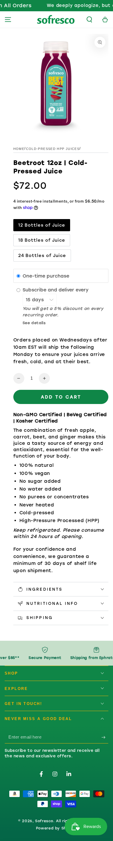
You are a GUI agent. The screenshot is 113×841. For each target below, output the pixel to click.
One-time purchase (46, 276)
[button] (89, 19)
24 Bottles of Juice (42, 255)
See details (34, 323)
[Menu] (8, 19)
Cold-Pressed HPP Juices (52, 148)
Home (18, 148)
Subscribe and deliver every (56, 290)
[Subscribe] (104, 737)
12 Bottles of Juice (41, 225)
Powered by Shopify (56, 828)
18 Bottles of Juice (41, 240)
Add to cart (61, 397)
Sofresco (44, 821)
